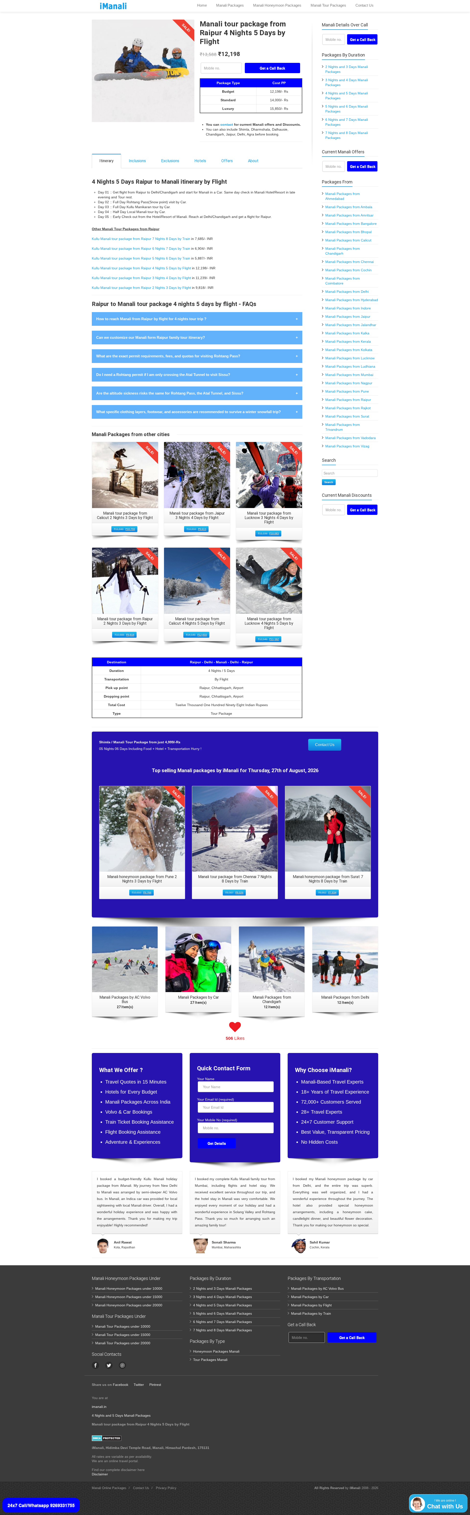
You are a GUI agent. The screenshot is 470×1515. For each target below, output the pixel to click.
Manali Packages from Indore (348, 308)
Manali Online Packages (109, 1488)
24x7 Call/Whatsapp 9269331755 (41, 1505)
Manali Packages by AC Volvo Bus (317, 1288)
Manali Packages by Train (311, 1313)
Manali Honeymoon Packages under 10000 (128, 1288)
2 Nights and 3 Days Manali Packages (222, 1288)
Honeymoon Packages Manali (216, 1351)
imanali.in (99, 1407)
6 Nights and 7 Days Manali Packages (222, 1322)
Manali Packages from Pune (347, 391)
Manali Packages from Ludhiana (350, 366)
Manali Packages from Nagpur (348, 383)
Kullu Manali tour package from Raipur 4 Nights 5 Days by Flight (141, 268)
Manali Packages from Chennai (349, 262)
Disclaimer (100, 1474)
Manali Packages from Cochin (348, 270)
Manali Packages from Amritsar (349, 215)
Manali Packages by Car (310, 1297)
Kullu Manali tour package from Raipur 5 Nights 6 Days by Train (141, 258)
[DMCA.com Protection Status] (106, 1438)
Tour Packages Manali (210, 1360)
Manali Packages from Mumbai (349, 375)
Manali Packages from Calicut (348, 240)
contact (226, 124)
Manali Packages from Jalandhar (350, 325)
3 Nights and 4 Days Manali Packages (222, 1297)
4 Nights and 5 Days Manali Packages (222, 1305)
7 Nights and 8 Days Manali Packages (222, 1330)
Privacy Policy (166, 1488)
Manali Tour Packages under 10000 (122, 1326)
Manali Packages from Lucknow (350, 358)
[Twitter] (109, 1365)
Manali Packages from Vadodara (350, 438)
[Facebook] (95, 1365)
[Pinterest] (122, 1365)
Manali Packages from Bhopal (348, 232)
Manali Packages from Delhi (347, 292)
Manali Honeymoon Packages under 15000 (128, 1297)
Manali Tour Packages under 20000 (122, 1343)
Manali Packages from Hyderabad (351, 300)
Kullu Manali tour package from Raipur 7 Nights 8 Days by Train (141, 239)
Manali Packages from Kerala (348, 341)
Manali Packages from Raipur (348, 400)
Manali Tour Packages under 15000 (122, 1335)
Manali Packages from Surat (347, 416)
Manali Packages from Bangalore (351, 224)
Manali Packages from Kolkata (348, 350)
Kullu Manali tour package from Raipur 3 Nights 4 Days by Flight (141, 278)
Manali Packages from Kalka (347, 333)
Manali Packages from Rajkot (348, 408)
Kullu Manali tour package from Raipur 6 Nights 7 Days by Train (141, 248)
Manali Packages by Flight (311, 1305)
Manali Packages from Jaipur (347, 316)
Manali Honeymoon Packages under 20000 (128, 1305)
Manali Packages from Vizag (347, 446)
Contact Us (324, 745)
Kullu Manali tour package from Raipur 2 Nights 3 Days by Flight (141, 288)
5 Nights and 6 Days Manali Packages (222, 1313)
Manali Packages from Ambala (348, 207)
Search (328, 482)
